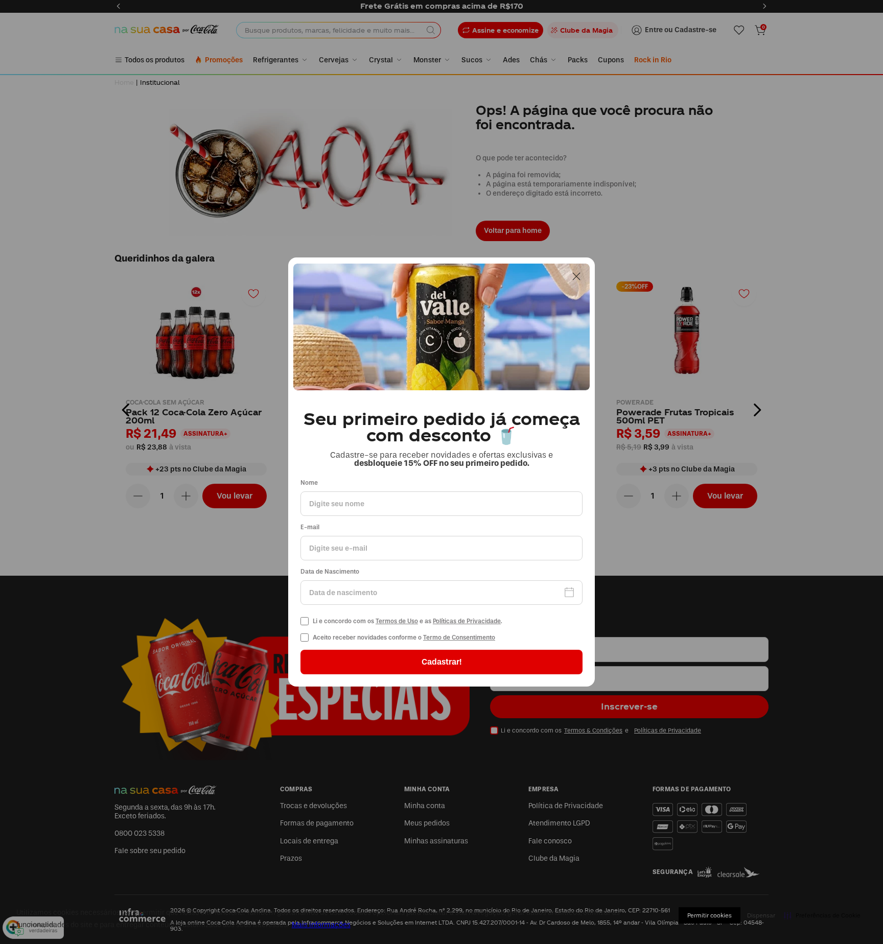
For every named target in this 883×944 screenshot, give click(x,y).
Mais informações (321, 925)
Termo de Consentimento (459, 637)
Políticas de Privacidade (467, 621)
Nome (309, 483)
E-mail (309, 527)
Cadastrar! (441, 662)
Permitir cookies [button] (709, 915)
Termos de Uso (397, 621)
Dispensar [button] (761, 915)
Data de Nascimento (329, 572)
